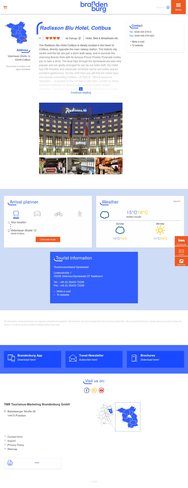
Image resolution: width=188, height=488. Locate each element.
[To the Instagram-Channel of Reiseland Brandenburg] (94, 390)
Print (37, 462)
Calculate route (48, 239)
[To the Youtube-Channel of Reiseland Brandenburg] (101, 390)
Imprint (11, 440)
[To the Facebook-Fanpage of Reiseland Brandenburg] (86, 390)
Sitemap (12, 449)
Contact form (15, 436)
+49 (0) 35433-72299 (71, 282)
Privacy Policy (15, 445)
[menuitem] (160, 7)
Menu (178, 9)
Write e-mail (63, 291)
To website (62, 294)
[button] (181, 261)
